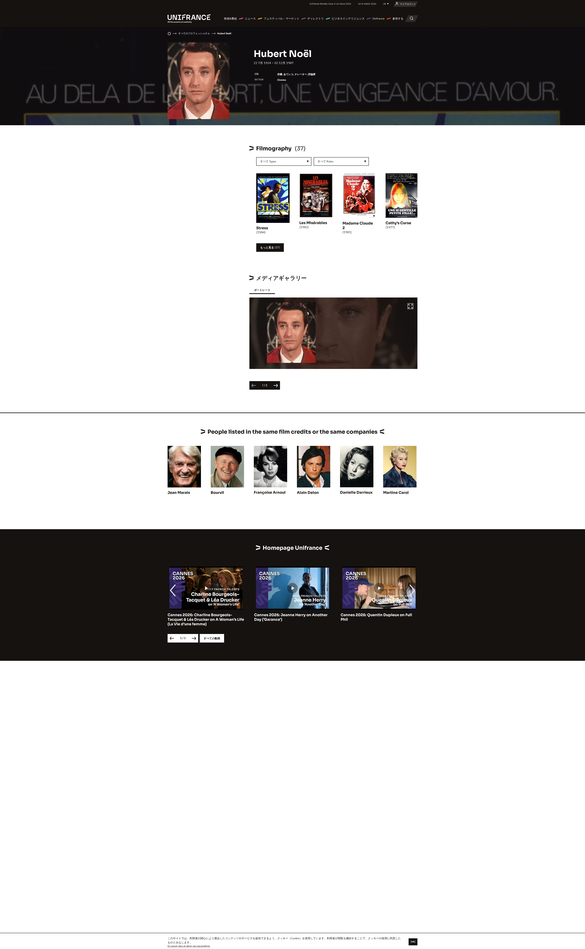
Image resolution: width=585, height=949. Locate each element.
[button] (410, 306)
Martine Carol (396, 492)
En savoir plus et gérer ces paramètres (189, 945)
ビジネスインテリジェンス (348, 18)
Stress (262, 228)
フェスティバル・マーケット (281, 18)
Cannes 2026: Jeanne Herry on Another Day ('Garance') (204, 617)
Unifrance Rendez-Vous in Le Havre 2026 (330, 3)
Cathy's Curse (398, 223)
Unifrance (378, 18)
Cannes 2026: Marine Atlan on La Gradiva (379, 615)
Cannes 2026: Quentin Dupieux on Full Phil (290, 617)
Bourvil (217, 492)
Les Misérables (313, 223)
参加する (397, 18)
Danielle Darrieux (356, 492)
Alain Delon (308, 492)
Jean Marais (179, 492)
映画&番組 (230, 18)
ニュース (250, 18)
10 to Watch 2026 (367, 3)
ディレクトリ (315, 18)
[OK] (413, 941)
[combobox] (283, 161)
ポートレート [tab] (262, 290)
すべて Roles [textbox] (325, 161)
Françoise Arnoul (270, 492)
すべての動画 (212, 638)
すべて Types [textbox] (268, 161)
